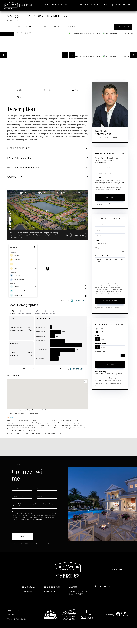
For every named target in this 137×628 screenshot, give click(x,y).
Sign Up (126, 5)
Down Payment (100, 344)
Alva (32, 434)
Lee (27, 434)
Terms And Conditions (16, 619)
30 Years (101, 331)
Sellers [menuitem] (79, 5)
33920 (38, 434)
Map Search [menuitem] (57, 5)
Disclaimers (12, 615)
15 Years (110, 331)
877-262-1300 (49, 592)
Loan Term (99, 329)
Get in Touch (117, 570)
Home (9, 434)
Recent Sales (106, 137)
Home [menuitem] (47, 5)
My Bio (120, 137)
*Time (97, 248)
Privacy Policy (116, 189)
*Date (97, 240)
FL (22, 434)
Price (97, 336)
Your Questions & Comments (104, 256)
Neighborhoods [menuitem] (92, 5)
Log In (118, 5)
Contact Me (114, 137)
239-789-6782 (103, 134)
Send (22, 537)
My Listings (98, 137)
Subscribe (110, 197)
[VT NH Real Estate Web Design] (122, 614)
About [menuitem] (106, 5)
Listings (16, 434)
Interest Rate (100, 352)
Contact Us (102, 218)
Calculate (110, 364)
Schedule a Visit (118, 218)
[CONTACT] (123, 27)
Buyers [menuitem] (68, 5)
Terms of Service (104, 309)
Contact (8, 9)
